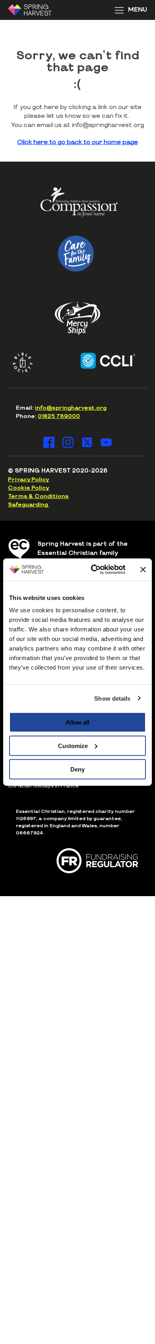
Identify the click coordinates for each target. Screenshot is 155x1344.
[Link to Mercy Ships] (77, 318)
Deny (77, 769)
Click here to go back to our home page (77, 142)
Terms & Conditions (38, 496)
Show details (112, 698)
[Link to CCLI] (101, 361)
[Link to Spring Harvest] (35, 10)
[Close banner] (143, 569)
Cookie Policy (28, 488)
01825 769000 (59, 416)
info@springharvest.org (71, 408)
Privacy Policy (28, 480)
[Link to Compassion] (79, 205)
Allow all (77, 722)
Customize (73, 745)
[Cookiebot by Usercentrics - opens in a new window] (94, 570)
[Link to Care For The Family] (76, 254)
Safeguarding (28, 505)
